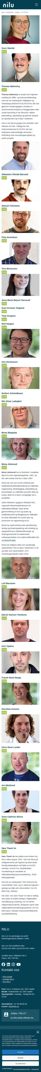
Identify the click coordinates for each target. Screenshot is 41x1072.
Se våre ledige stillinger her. (22, 1018)
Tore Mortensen (9, 269)
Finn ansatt (7, 977)
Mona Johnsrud (9, 464)
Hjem (3, 12)
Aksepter (20, 1052)
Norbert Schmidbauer (12, 393)
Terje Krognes (9, 316)
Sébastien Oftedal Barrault (15, 174)
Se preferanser (20, 1063)
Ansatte (17, 12)
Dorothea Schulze (10, 709)
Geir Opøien (8, 646)
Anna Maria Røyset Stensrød (16, 300)
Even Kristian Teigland (13, 308)
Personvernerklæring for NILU (21, 1069)
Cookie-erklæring (7, 1068)
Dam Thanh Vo (9, 848)
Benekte (20, 1058)
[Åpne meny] (36, 4)
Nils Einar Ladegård (11, 401)
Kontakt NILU (35, 1069)
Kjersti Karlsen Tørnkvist (14, 615)
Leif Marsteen (8, 583)
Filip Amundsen (9, 237)
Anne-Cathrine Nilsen (12, 817)
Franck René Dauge (11, 678)
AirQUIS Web (9, 540)
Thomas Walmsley (11, 86)
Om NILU (7, 982)
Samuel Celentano (11, 206)
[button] (38, 1032)
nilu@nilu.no (14, 1006)
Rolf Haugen (8, 324)
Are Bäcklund (8, 785)
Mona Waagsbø (9, 433)
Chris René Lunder (11, 747)
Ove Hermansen (10, 362)
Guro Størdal (8, 48)
